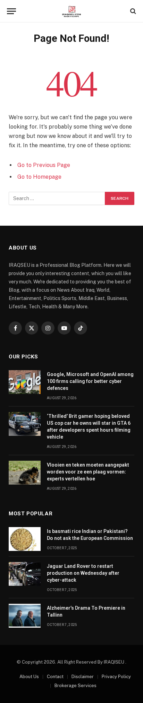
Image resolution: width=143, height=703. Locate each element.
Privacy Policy (116, 676)
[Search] (132, 11)
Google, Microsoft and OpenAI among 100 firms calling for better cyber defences (90, 381)
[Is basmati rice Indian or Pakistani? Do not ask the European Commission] (25, 539)
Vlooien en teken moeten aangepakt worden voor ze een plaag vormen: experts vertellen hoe (88, 471)
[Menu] (11, 11)
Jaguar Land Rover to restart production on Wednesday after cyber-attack (83, 573)
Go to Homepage (39, 177)
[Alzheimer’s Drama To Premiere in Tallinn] (25, 616)
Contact (55, 676)
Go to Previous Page (43, 165)
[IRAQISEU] (71, 11)
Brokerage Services (75, 685)
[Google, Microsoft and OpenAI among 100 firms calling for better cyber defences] (25, 382)
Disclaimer (83, 676)
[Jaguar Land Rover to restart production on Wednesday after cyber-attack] (25, 574)
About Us (29, 676)
